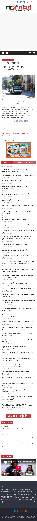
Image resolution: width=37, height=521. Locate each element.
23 (32, 440)
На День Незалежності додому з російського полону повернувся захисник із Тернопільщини (17, 322)
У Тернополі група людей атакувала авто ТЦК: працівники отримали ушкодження (16, 199)
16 (32, 437)
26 (12, 443)
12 (12, 437)
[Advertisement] (18, 31)
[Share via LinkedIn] (25, 120)
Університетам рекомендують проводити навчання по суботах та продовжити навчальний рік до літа (18, 262)
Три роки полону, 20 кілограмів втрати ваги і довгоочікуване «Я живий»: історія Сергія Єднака (16, 372)
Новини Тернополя (8, 59)
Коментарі (31, 162)
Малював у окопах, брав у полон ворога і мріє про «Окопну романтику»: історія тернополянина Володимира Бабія (17, 397)
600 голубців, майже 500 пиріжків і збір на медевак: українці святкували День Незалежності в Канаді (17, 181)
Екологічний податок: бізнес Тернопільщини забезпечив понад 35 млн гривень (15, 365)
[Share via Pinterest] (27, 120)
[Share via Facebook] (14, 120)
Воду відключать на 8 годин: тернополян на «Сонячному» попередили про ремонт (15, 347)
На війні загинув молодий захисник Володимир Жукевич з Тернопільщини (16, 359)
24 (2, 443)
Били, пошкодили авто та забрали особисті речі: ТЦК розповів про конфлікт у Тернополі (18, 193)
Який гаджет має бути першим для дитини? (15, 244)
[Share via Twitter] (22, 120)
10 (2, 437)
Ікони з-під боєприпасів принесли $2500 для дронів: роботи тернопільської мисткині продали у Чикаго (17, 328)
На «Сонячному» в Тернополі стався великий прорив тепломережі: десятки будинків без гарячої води (17, 353)
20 (17, 440)
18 (7, 440)
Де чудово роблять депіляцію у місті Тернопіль (16, 134)
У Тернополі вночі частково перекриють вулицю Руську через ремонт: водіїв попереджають (16, 256)
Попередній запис (10, 129)
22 (27, 440)
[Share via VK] (17, 120)
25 (7, 443)
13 (17, 437)
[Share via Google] (20, 120)
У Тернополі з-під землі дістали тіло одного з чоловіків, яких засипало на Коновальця (15, 218)
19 (12, 440)
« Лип (2, 451)
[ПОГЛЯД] (3, 53)
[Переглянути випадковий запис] (34, 53)
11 (7, 437)
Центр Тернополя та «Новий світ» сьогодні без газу (17, 165)
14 (22, 437)
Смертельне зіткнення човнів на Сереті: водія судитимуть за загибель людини (15, 187)
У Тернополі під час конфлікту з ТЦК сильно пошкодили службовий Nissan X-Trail (15, 170)
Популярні (19, 162)
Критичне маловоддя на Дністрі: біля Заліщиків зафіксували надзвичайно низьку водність (16, 282)
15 (27, 437)
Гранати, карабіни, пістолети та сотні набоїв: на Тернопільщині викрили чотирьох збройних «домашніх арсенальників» (18, 308)
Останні (7, 162)
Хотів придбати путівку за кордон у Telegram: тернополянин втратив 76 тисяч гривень (15, 249)
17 (2, 440)
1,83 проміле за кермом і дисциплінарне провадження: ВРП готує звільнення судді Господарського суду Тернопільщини (18, 238)
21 (22, 440)
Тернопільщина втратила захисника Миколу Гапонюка (18, 175)
